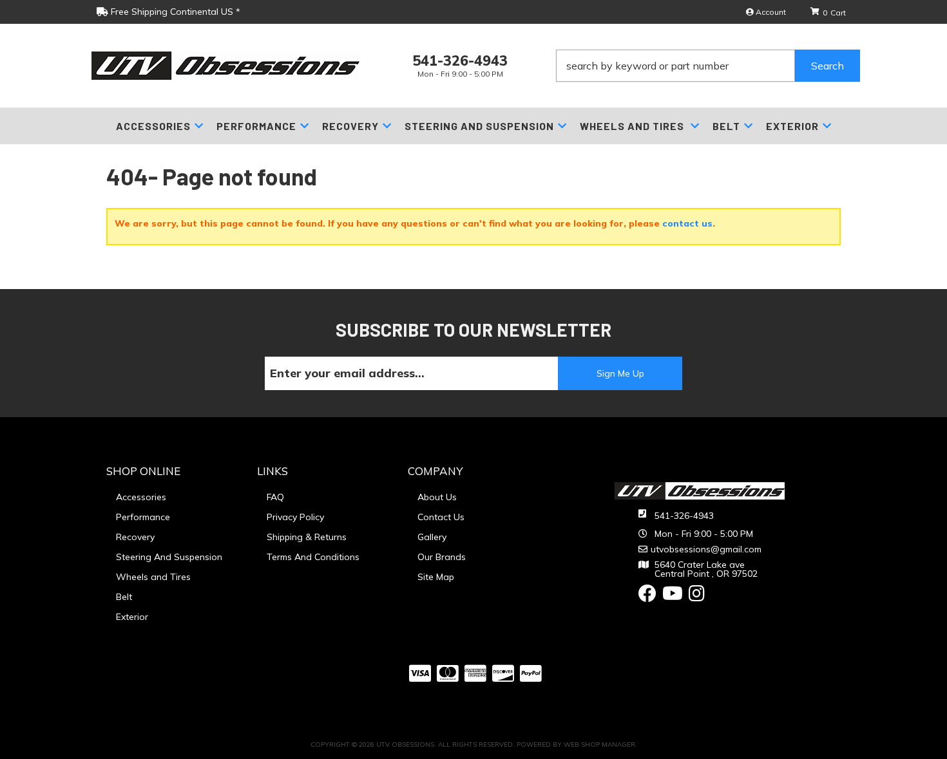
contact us (687, 223)
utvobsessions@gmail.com (706, 549)
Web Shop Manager (599, 744)
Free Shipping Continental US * (174, 11)
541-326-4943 (684, 515)
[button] (708, 66)
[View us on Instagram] (697, 597)
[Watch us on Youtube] (672, 597)
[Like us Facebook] (647, 597)
